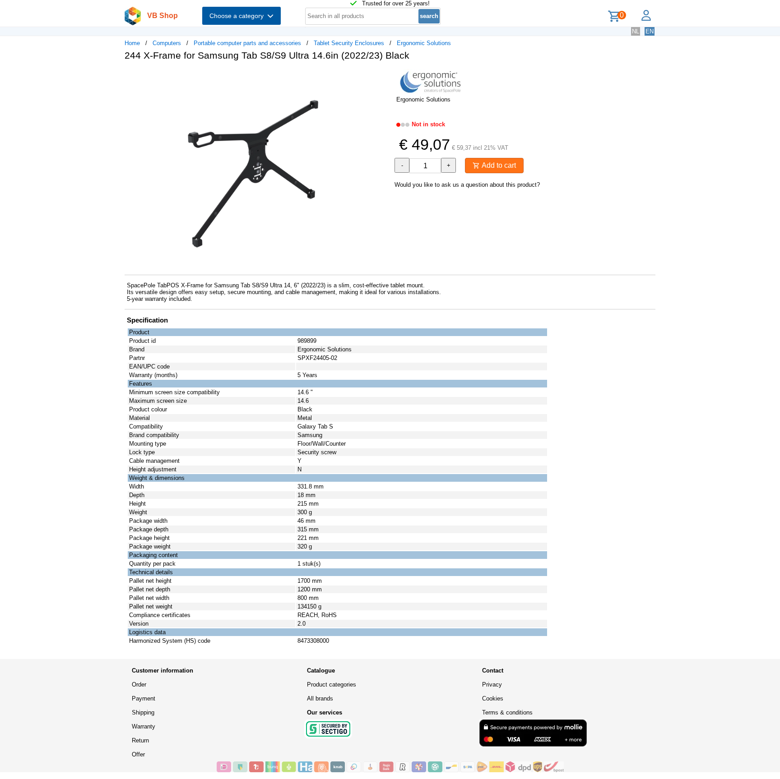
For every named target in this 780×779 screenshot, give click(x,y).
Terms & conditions (507, 712)
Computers (167, 43)
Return (140, 740)
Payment (143, 698)
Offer (138, 754)
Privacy (492, 684)
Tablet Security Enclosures (349, 43)
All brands (320, 698)
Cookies (492, 698)
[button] (382, 77)
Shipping (143, 712)
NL (635, 31)
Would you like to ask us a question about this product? (467, 184)
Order (139, 684)
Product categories (331, 684)
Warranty (143, 726)
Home (132, 43)
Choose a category (238, 15)
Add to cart (498, 165)
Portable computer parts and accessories (247, 43)
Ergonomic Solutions (424, 43)
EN (649, 31)
